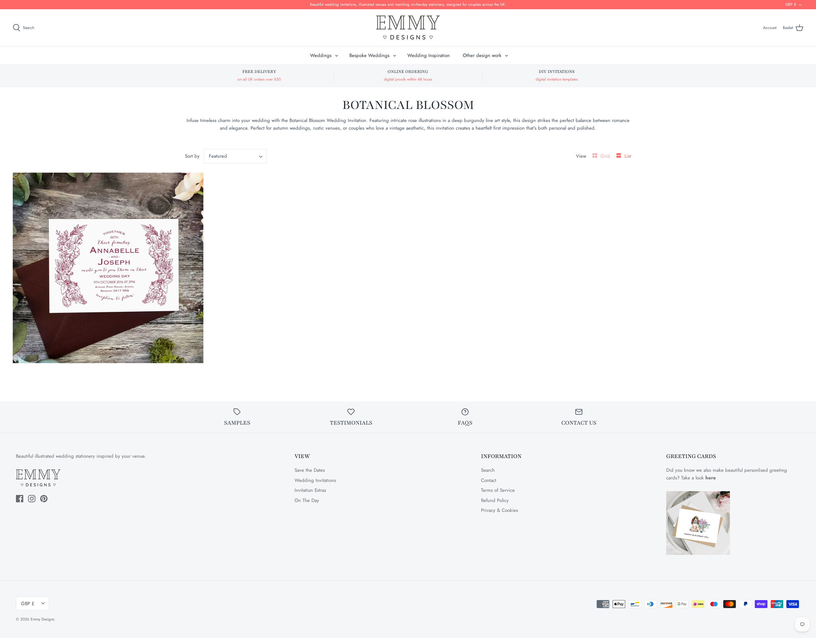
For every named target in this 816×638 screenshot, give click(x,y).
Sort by (192, 156)
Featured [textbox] (218, 156)
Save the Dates (310, 470)
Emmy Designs (42, 619)
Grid (606, 156)
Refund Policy (495, 500)
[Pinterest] (43, 498)
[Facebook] (19, 498)
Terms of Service (498, 490)
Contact (488, 480)
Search (488, 470)
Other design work (482, 55)
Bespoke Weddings (369, 55)
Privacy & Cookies (499, 510)
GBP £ (790, 4)
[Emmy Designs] (408, 27)
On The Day (307, 500)
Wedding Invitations (315, 480)
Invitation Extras (310, 490)
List (627, 156)
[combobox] (235, 156)
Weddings (321, 55)
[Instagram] (31, 498)
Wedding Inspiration (428, 55)
